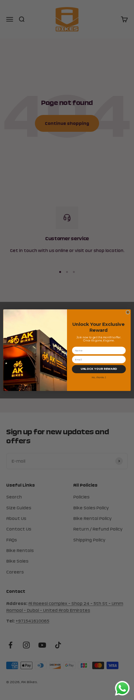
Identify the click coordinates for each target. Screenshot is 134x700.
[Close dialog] (127, 312)
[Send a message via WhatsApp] (122, 688)
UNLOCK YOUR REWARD (99, 368)
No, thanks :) (99, 377)
